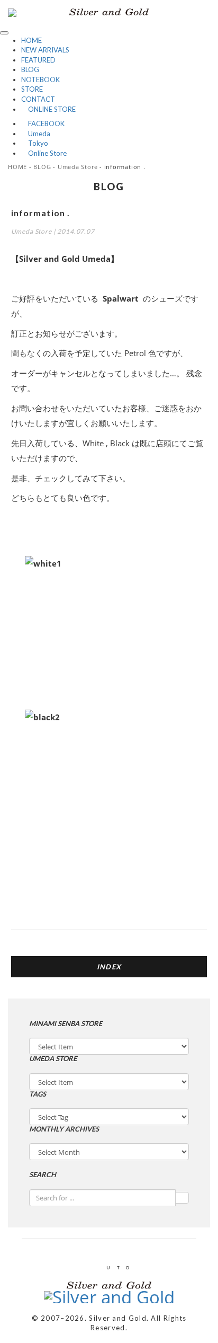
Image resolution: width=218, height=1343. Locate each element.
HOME (31, 40)
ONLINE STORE (48, 109)
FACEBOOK (43, 123)
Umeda (35, 133)
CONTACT (38, 99)
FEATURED (38, 60)
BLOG (30, 69)
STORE (32, 89)
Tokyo (34, 143)
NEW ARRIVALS (45, 50)
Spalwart (121, 298)
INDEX (109, 966)
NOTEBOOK (40, 79)
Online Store (44, 153)
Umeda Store (77, 167)
